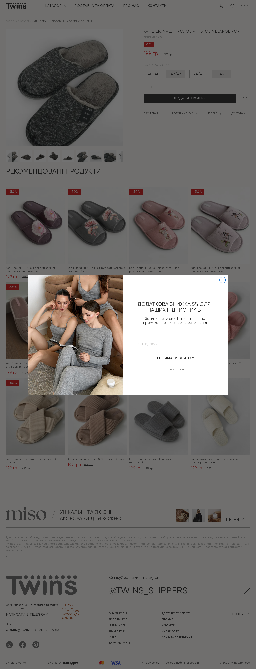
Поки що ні (175, 369)
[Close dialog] (223, 280)
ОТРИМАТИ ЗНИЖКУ (175, 358)
